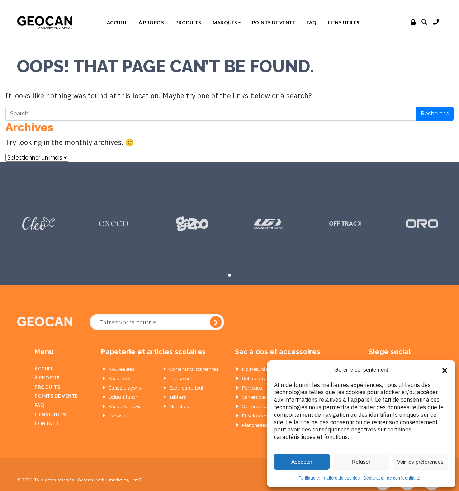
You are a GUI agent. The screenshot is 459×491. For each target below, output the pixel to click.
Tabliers (177, 397)
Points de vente (273, 22)
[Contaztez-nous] (436, 22)
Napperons (181, 378)
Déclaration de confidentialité (391, 478)
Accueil (117, 22)
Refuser (361, 462)
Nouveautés (121, 369)
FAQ (312, 22)
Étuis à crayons (125, 388)
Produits (188, 22)
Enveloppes (254, 416)
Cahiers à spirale (259, 406)
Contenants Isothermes (193, 369)
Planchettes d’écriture (265, 425)
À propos (151, 22)
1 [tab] (229, 275)
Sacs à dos (120, 378)
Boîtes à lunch (123, 397)
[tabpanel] (38, 223)
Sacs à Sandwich (127, 406)
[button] (444, 369)
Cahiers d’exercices (262, 397)
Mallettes (179, 406)
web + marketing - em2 (118, 479)
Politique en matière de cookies (329, 478)
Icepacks (118, 416)
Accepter (301, 462)
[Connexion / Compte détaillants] (413, 22)
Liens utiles (344, 22)
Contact (46, 423)
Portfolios (252, 388)
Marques (225, 22)
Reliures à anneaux (262, 378)
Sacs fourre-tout (186, 388)
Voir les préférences (420, 462)
